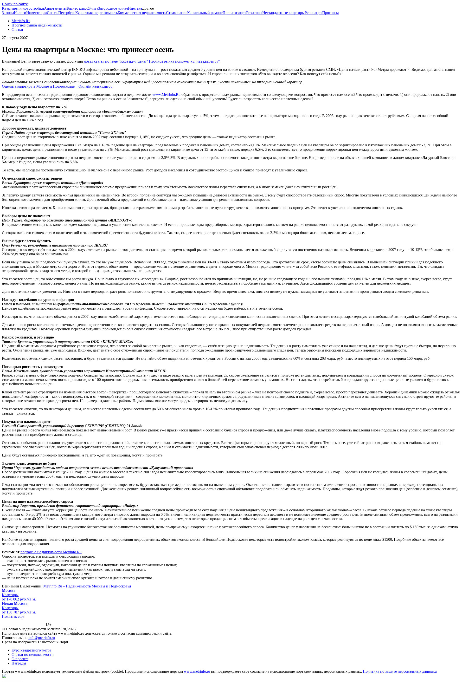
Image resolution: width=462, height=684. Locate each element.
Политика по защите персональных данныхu (400, 671)
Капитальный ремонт (205, 13)
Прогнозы (330, 13)
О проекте (20, 659)
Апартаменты (55, 8)
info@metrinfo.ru (41, 638)
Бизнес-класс (77, 8)
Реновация (313, 13)
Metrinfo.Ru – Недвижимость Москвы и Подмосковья (87, 586)
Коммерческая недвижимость (142, 13)
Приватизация (234, 13)
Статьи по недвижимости (33, 654)
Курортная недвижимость (96, 13)
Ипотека (135, 8)
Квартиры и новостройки (23, 8)
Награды (19, 663)
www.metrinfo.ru (197, 671)
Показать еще (13, 616)
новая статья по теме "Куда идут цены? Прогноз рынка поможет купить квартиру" (152, 61)
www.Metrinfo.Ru (166, 94)
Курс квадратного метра (31, 650)
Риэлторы (254, 13)
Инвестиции (36, 13)
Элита (93, 8)
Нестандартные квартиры (283, 13)
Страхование (176, 13)
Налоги (20, 13)
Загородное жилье (113, 8)
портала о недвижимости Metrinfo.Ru (51, 552)
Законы (8, 13)
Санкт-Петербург (61, 13)
